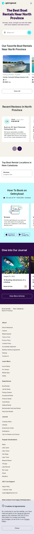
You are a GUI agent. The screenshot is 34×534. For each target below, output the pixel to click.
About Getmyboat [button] (7, 327)
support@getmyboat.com (9, 493)
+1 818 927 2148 (7, 489)
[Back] (14, 148)
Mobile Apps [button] (6, 372)
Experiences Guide (8, 428)
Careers (4, 330)
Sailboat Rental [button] (6, 405)
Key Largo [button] (5, 470)
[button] (16, 64)
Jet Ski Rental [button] (6, 389)
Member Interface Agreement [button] (11, 349)
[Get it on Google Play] (24, 235)
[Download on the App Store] (10, 235)
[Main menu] (31, 3)
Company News (7, 421)
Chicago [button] (4, 463)
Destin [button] (4, 473)
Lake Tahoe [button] (5, 451)
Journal (5, 417)
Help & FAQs (6, 486)
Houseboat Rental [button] (7, 395)
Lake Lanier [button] (5, 447)
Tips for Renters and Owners (10, 434)
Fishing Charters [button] (7, 392)
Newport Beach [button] (7, 460)
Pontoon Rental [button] (6, 398)
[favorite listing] (29, 74)
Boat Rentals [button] (6, 386)
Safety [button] (4, 376)
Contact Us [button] (5, 356)
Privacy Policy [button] (6, 340)
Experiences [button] (6, 381)
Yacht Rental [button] (6, 402)
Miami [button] (4, 444)
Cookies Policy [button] (6, 343)
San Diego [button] (5, 454)
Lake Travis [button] (5, 457)
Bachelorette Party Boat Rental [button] (11, 408)
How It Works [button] (6, 366)
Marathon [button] (5, 476)
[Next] (19, 148)
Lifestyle (4, 425)
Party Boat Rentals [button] (7, 411)
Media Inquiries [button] (6, 334)
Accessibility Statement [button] (9, 346)
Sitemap (4, 353)
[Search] (29, 32)
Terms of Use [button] (22, 513)
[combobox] (13, 32)
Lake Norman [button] (6, 467)
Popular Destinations (9, 440)
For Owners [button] (5, 369)
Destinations (5, 431)
